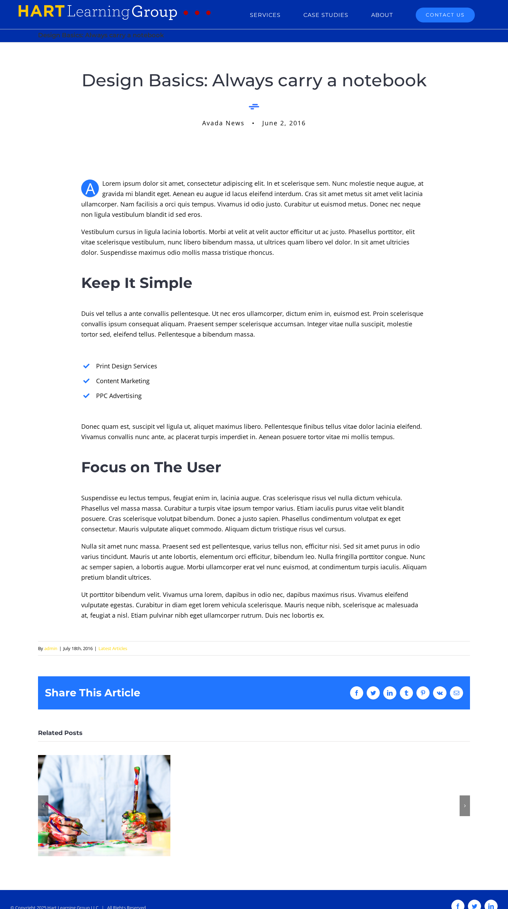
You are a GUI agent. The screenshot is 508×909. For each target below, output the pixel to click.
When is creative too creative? (104, 805)
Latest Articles (112, 648)
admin (50, 648)
